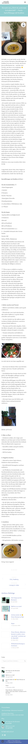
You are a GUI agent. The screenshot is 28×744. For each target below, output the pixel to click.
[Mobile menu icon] (25, 2)
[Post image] (5, 600)
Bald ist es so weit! (16, 606)
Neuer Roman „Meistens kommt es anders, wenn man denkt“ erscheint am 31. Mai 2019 (18, 635)
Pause (12, 623)
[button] (2, 741)
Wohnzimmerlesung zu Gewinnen (18, 644)
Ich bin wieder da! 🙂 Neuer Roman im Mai (17, 616)
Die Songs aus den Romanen (16, 599)
